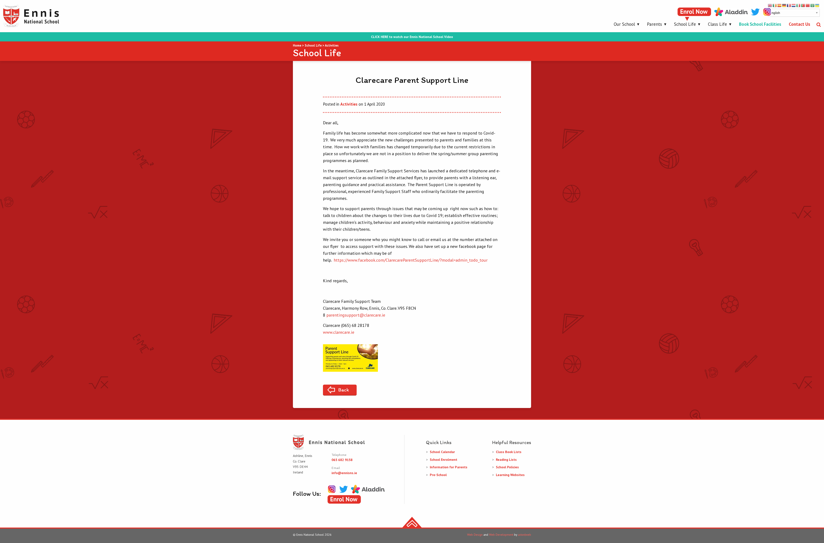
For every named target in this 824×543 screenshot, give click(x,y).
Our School (624, 24)
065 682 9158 (342, 459)
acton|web (524, 535)
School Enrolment (443, 459)
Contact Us (799, 24)
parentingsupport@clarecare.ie (355, 315)
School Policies (507, 467)
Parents (654, 24)
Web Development (501, 535)
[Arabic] (812, 5)
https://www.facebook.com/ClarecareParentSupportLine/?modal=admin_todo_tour (411, 260)
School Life (685, 24)
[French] (789, 5)
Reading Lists (506, 459)
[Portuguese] (803, 5)
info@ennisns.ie (344, 473)
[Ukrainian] (817, 5)
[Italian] (798, 5)
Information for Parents (448, 467)
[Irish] (774, 5)
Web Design (475, 535)
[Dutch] (793, 5)
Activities (348, 104)
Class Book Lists (508, 452)
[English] (770, 5)
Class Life (717, 24)
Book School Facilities (760, 24)
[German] (784, 5)
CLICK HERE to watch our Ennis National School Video (412, 37)
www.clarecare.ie (338, 332)
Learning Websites (510, 475)
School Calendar (442, 452)
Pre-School (438, 475)
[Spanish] (779, 5)
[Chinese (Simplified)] (808, 5)
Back (343, 390)
